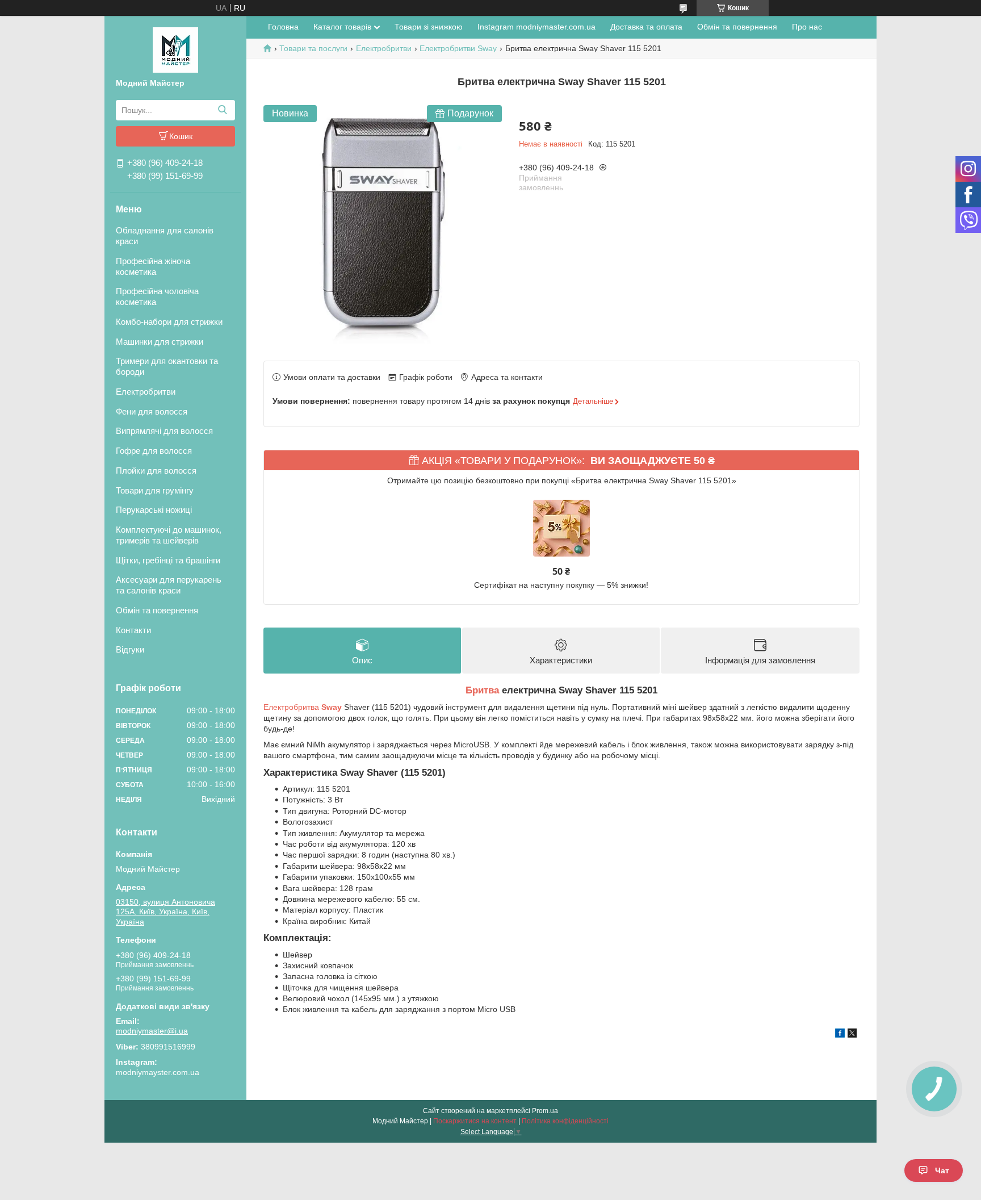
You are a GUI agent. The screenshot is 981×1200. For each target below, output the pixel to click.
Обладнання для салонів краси (164, 235)
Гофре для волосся (154, 450)
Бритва (482, 690)
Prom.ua (545, 1111)
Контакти (133, 630)
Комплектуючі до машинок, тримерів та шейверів (168, 535)
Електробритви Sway (458, 48)
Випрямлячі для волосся (164, 431)
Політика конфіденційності (565, 1121)
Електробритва (302, 707)
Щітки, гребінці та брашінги (168, 560)
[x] (852, 1034)
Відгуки (130, 649)
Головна (283, 26)
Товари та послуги (313, 48)
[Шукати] (222, 110)
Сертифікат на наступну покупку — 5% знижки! (561, 584)
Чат (942, 1170)
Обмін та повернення (157, 610)
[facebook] (840, 1034)
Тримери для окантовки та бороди (167, 366)
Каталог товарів (342, 26)
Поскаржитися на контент (475, 1121)
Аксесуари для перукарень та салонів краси (168, 585)
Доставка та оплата (646, 26)
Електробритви (145, 391)
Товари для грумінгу (155, 490)
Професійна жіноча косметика (153, 266)
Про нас (807, 26)
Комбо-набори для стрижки (169, 322)
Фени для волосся (151, 411)
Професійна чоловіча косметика (157, 296)
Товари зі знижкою (429, 26)
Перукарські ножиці (154, 510)
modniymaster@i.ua (152, 1030)
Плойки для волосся (156, 470)
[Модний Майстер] (175, 49)
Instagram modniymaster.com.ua (536, 26)
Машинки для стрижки (159, 341)
